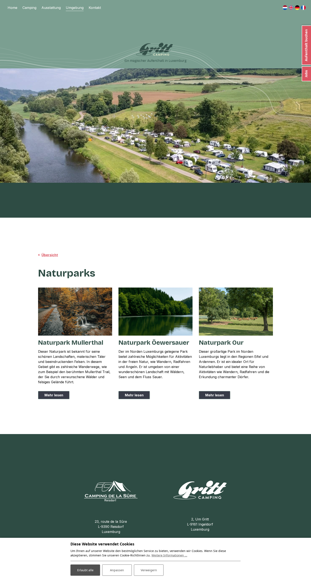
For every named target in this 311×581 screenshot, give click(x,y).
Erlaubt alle (85, 570)
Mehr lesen (53, 395)
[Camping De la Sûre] (111, 490)
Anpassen (117, 570)
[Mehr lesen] (75, 312)
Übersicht (49, 255)
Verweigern (149, 570)
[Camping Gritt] (154, 49)
